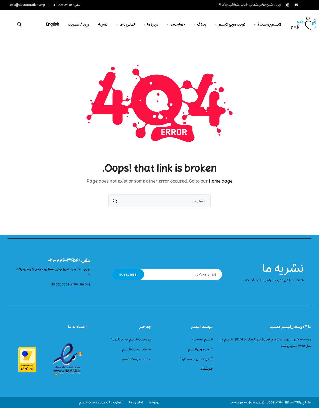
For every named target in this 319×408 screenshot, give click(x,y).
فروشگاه (207, 369)
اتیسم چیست (203, 339)
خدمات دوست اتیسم (136, 359)
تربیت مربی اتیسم (200, 349)
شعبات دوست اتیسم (136, 349)
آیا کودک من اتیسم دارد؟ (196, 359)
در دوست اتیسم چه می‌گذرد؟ (131, 339)
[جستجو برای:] (159, 201)
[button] (19, 24)
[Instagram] (288, 5)
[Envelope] (296, 5)
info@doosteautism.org (27, 5)
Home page (221, 181)
